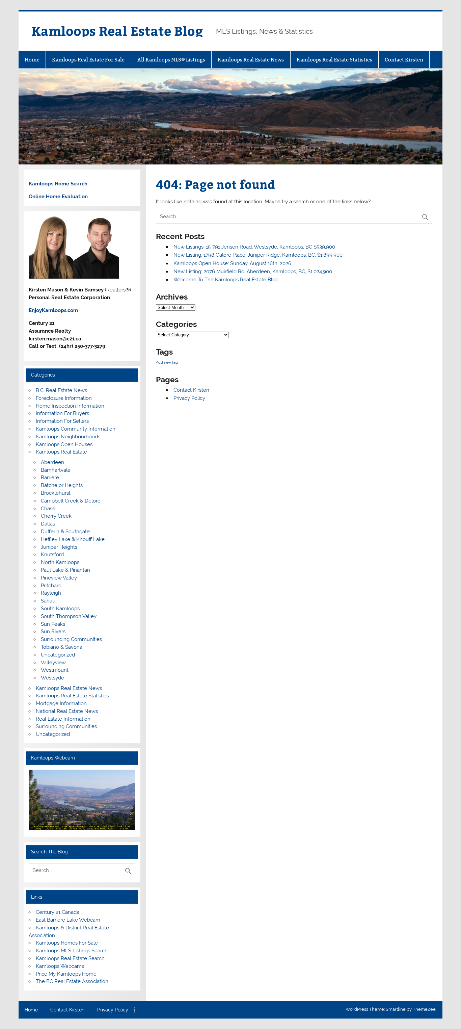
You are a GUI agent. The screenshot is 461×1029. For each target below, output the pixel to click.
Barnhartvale (56, 470)
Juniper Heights (59, 547)
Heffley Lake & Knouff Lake (73, 539)
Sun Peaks (53, 624)
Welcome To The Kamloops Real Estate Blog (225, 280)
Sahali (48, 601)
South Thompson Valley (69, 616)
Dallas (48, 524)
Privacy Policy (189, 398)
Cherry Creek (56, 516)
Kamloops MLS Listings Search (72, 951)
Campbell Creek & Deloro (71, 501)
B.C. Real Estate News (61, 390)
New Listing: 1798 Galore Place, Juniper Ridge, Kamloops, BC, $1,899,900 (258, 255)
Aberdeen (52, 462)
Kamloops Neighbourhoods (68, 437)
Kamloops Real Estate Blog (117, 30)
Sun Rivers (53, 631)
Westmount (55, 670)
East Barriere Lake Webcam (68, 920)
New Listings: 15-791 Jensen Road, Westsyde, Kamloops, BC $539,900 (254, 247)
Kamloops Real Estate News (251, 59)
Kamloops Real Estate (61, 452)
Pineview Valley (59, 578)
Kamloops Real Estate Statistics (334, 59)
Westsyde (52, 678)
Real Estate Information (63, 719)
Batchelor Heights (62, 485)
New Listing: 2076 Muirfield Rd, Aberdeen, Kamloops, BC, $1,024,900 (252, 271)
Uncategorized (58, 655)
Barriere (50, 477)
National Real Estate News (67, 711)
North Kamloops (60, 562)
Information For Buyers (62, 413)
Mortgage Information (61, 703)
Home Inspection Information (70, 406)
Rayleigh (51, 593)
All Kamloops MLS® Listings (171, 59)
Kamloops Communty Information (75, 429)
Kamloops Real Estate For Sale (88, 59)
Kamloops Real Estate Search (70, 958)
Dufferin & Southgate (65, 532)
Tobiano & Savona (61, 647)
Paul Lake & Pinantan (65, 570)
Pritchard (51, 586)
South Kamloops (60, 609)
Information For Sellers (62, 421)
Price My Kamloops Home (66, 974)
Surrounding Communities (71, 639)
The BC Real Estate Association (72, 981)
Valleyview (53, 663)
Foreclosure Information (64, 398)
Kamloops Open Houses (64, 444)
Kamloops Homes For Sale (67, 943)
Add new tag (167, 362)
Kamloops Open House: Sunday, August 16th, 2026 (232, 263)
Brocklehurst (56, 493)
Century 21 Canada (57, 912)
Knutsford (52, 554)
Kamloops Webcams (60, 966)
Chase (48, 509)
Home (32, 59)
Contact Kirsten (404, 59)
